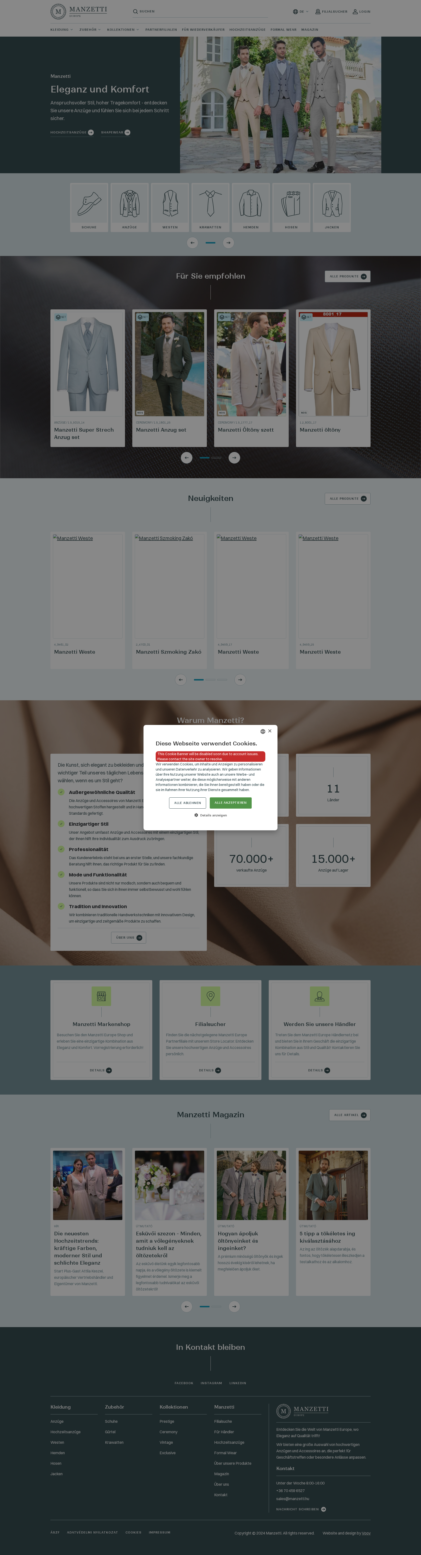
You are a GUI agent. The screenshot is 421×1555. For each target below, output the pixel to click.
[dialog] (210, 777)
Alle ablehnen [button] (187, 803)
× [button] (269, 731)
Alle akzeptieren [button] (231, 802)
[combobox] (262, 731)
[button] (210, 815)
